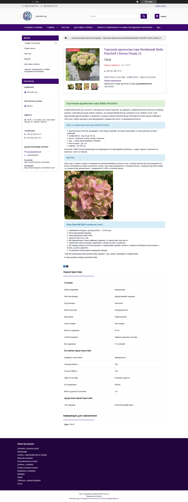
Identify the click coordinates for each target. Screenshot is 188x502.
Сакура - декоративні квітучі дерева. (32, 455)
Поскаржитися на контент (89, 498)
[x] (67, 267)
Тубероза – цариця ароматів (29, 480)
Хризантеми (22, 451)
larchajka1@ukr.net (34, 152)
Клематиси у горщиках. (26, 471)
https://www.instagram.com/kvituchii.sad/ (39, 168)
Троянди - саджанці (25, 464)
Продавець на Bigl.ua (94, 496)
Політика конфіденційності (109, 498)
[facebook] (64, 267)
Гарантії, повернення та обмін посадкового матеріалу (124, 27)
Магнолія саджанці (25, 458)
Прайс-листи (29, 48)
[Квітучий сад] (27, 21)
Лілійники (21, 474)
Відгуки (27, 59)
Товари (50, 27)
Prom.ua (106, 494)
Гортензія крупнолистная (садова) (86, 38)
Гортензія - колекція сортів (28, 448)
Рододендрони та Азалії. (27, 461)
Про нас (65, 27)
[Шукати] (144, 16)
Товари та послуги (32, 43)
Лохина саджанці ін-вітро (27, 467)
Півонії (20, 477)
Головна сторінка (33, 27)
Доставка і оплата (83, 27)
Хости (19, 483)
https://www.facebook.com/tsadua (37, 162)
